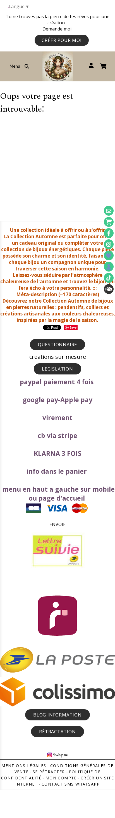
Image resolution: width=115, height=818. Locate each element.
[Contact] (109, 211)
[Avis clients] (109, 255)
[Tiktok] (109, 278)
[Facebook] (109, 233)
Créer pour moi (62, 40)
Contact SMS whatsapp (71, 784)
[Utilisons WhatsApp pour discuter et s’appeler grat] (109, 289)
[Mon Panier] (109, 222)
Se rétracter (49, 771)
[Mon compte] (109, 267)
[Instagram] (109, 244)
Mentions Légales (23, 765)
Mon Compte (61, 778)
